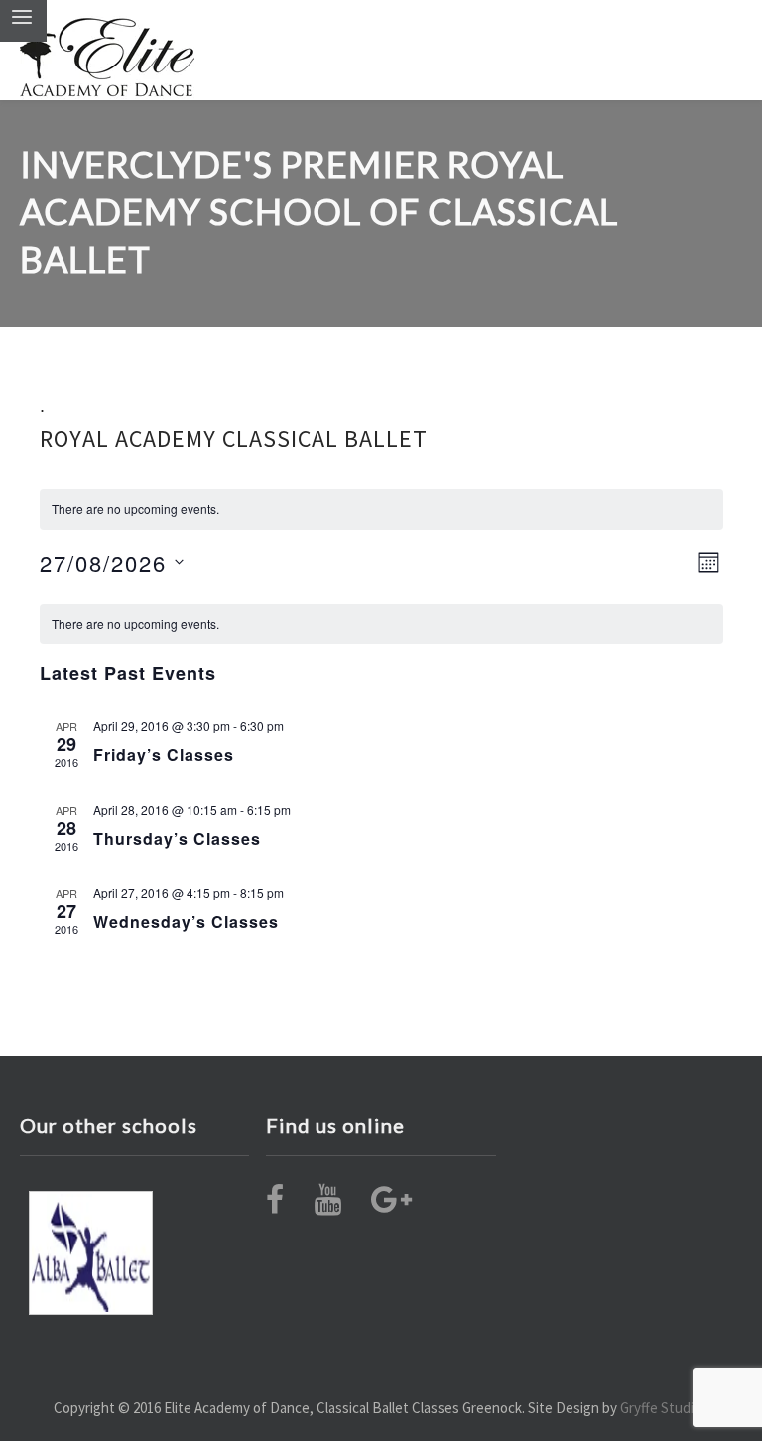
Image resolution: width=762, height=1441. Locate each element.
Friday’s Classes (163, 754)
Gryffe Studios (664, 1407)
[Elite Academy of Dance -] (107, 50)
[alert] (381, 624)
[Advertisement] (91, 1253)
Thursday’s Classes (177, 838)
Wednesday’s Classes (186, 921)
